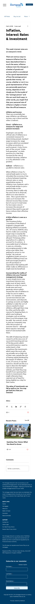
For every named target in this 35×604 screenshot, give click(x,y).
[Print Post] (25, 407)
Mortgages (5, 506)
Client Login (5, 524)
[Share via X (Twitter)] (11, 407)
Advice (8, 401)
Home (4, 504)
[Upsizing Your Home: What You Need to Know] (17, 431)
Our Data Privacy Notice (8, 527)
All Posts (7, 16)
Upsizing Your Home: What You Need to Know (17, 443)
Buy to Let (17, 16)
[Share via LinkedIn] (16, 407)
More (26, 16)
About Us (4, 508)
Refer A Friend (6, 511)
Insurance (5, 513)
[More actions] (28, 26)
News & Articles (6, 515)
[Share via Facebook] (7, 407)
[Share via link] (21, 407)
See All (27, 420)
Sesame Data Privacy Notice (9, 529)
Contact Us (5, 522)
